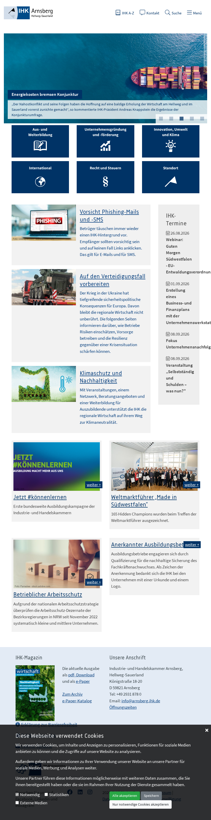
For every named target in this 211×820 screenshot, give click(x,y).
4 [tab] (191, 118)
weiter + (94, 484)
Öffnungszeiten (123, 707)
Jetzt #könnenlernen (40, 497)
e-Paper (83, 681)
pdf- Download (81, 675)
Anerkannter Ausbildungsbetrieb (152, 545)
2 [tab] (171, 118)
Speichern (151, 795)
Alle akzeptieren (124, 795)
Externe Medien (33, 803)
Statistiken (59, 794)
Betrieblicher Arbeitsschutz (47, 595)
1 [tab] (160, 118)
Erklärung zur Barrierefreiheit (48, 724)
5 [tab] (202, 118)
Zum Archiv (72, 694)
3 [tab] (181, 118)
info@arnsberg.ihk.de (140, 701)
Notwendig (30, 794)
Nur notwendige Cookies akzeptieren (140, 804)
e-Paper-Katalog (77, 701)
